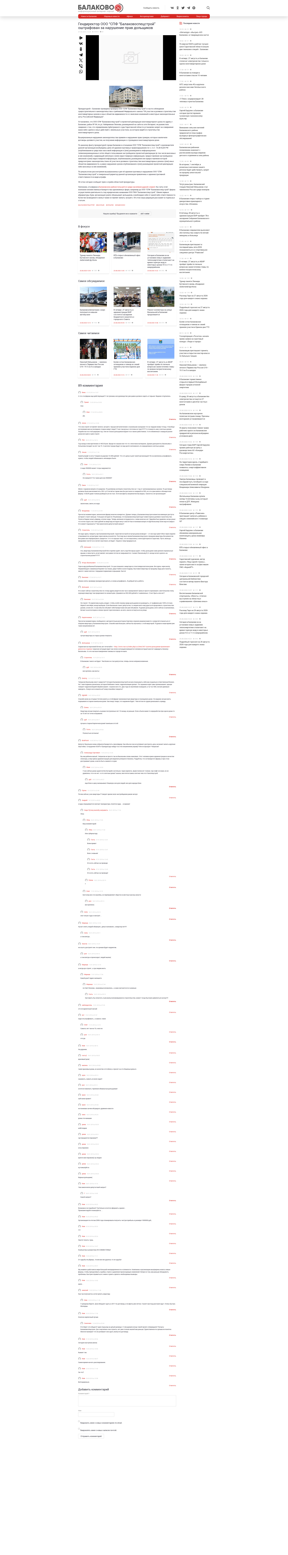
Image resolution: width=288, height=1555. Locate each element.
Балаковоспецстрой (86, 205)
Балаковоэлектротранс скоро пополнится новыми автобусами (92, 312)
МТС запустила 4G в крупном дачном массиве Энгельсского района (192, 87)
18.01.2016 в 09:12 (92, 1075)
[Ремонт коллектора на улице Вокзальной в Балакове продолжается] (160, 297)
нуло (83, 1075)
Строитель (86, 530)
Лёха (88, 820)
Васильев (100, 205)
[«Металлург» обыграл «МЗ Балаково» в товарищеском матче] (190, 29)
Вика (84, 392)
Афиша (130, 16)
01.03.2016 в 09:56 (92, 1339)
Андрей (84, 800)
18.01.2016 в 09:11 (98, 474)
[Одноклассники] (81, 49)
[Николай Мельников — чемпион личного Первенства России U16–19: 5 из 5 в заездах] (93, 349)
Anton (84, 423)
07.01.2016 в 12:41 (102, 840)
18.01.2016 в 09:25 (96, 667)
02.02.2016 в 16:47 (92, 1246)
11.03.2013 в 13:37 (93, 485)
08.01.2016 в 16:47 (94, 944)
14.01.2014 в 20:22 (94, 695)
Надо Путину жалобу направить (96, 810)
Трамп (86, 402)
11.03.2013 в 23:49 (96, 511)
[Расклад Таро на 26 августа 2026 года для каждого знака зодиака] (199, 607)
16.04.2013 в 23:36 (103, 563)
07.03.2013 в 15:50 (93, 423)
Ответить (172, 419)
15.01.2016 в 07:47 (91, 1015)
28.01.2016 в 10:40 (92, 1193)
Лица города (201, 16)
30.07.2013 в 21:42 (99, 617)
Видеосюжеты (183, 16)
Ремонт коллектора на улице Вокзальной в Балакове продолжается (159, 312)
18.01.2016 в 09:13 (98, 901)
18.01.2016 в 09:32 (93, 1144)
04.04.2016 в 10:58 (92, 1378)
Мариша (85, 923)
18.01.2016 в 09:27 (98, 779)
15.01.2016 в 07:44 (100, 984)
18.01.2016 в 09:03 (94, 1055)
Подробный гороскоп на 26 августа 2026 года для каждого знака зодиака (194, 644)
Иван (88, 767)
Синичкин (87, 1323)
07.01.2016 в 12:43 (102, 859)
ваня (84, 1095)
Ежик (84, 485)
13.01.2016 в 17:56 (97, 974)
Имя (88, 412)
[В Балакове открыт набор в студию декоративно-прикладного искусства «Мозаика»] (190, 195)
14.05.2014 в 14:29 (107, 753)
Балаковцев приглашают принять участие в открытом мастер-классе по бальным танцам (194, 353)
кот (83, 1015)
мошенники (120, 205)
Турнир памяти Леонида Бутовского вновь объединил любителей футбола (92, 257)
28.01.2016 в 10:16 (92, 1183)
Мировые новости (111, 16)
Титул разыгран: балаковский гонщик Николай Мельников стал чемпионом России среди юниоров (194, 187)
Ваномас (85, 577)
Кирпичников (87, 617)
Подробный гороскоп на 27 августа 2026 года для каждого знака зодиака (194, 310)
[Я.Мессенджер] (81, 38)
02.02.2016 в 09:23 (92, 1217)
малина (85, 1065)
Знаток (84, 944)
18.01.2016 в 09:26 (98, 729)
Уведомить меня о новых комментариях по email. (101, 1423)
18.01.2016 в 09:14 (94, 1035)
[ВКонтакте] (81, 43)
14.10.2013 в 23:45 (94, 678)
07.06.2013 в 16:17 (95, 577)
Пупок (84, 790)
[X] (81, 60)
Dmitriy (84, 678)
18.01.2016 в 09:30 (93, 1124)
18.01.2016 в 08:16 (92, 1046)
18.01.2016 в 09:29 (92, 1114)
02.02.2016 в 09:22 (92, 1204)
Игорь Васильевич (89, 563)
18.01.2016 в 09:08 (94, 1065)
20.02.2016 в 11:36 (94, 1300)
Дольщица (86, 643)
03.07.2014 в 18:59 (97, 767)
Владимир (86, 511)
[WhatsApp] (82, 71)
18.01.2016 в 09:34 (93, 1174)
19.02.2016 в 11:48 (95, 1290)
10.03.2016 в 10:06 (92, 1349)
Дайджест (165, 16)
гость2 (84, 1055)
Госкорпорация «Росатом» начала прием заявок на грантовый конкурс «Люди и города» (194, 339)
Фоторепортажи (146, 16)
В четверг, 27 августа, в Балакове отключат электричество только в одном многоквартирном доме (193, 61)
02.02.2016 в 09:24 (92, 1236)
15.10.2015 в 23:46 (93, 790)
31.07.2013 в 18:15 (97, 643)
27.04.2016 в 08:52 (96, 412)
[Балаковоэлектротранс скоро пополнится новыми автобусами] (93, 297)
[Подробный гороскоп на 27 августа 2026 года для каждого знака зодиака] (191, 304)
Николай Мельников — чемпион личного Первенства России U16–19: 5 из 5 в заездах (93, 364)
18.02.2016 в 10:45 (92, 1280)
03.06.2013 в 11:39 (98, 547)
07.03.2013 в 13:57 (92, 392)
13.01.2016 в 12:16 (95, 965)
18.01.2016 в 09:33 (93, 1164)
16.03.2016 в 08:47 (92, 1359)
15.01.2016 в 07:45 (99, 1005)
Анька (84, 452)
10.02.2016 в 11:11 (92, 1256)
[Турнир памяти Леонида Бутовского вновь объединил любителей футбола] (93, 242)
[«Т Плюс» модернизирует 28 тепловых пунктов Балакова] (190, 95)
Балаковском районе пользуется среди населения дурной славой (127, 187)
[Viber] (81, 66)
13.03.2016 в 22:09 (96, 402)
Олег (86, 464)
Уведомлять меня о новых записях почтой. (98, 1430)
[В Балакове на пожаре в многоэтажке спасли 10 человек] (190, 69)
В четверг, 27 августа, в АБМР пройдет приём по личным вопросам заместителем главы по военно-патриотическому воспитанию (160, 367)
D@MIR (84, 695)
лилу (86, 912)
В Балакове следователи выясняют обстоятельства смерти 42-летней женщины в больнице (194, 233)
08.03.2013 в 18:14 (92, 440)
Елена (86, 707)
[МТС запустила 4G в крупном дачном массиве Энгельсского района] (190, 81)
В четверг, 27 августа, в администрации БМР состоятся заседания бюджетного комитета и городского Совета (124, 314)
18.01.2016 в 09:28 (92, 1095)
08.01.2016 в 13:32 (95, 923)
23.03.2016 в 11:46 (92, 1368)
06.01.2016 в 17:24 (115, 810)
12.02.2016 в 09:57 (92, 1266)
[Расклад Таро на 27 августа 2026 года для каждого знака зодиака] (191, 292)
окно (83, 1114)
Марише (87, 974)
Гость (88, 474)
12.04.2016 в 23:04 (98, 1323)
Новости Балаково (89, 16)
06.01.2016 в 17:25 (97, 820)
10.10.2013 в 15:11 (99, 657)
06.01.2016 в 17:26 (99, 830)
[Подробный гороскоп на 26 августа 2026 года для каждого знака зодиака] (199, 638)
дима (84, 1124)
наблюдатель (87, 1005)
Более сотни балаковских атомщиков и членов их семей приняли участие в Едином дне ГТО (127, 365)
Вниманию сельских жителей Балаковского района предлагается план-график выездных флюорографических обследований (192, 132)
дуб (85, 500)
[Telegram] (81, 54)
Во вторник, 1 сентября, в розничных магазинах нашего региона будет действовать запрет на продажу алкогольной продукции (194, 169)
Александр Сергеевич (92, 753)
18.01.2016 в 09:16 (94, 500)
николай (85, 1290)
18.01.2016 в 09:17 (94, 720)
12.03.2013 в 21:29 (97, 530)
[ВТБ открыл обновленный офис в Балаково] (127, 242)
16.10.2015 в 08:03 (94, 800)
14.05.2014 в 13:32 (96, 740)
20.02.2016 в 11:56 (92, 1313)
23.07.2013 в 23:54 (98, 599)
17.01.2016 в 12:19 (97, 891)
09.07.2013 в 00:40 (96, 587)
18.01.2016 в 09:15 (94, 954)
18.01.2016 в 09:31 (93, 1134)
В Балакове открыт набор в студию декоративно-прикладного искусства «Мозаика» (194, 201)
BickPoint (85, 740)
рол (90, 901)
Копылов (110, 205)
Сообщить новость (151, 8)
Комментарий (83, 1393)
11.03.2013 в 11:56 (93, 452)
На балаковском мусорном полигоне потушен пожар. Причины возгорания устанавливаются (194, 416)
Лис (83, 440)
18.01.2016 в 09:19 (100, 880)
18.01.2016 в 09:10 (95, 912)
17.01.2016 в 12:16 (95, 464)
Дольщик (87, 547)
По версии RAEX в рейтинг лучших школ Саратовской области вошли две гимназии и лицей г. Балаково (194, 46)
